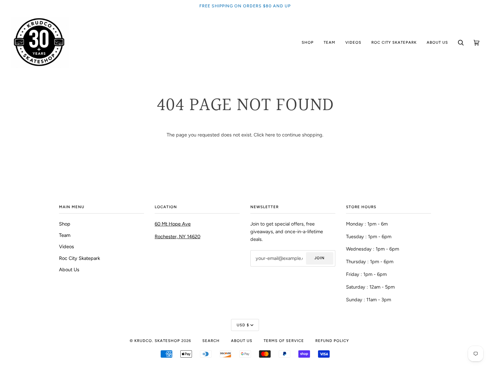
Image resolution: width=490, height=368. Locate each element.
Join (319, 258)
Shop (64, 224)
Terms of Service (284, 340)
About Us (69, 270)
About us (241, 340)
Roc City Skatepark (79, 258)
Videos (66, 247)
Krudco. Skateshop (157, 340)
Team (64, 235)
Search (211, 340)
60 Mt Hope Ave (173, 224)
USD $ (243, 325)
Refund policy (332, 340)
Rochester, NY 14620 (177, 237)
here (270, 135)
